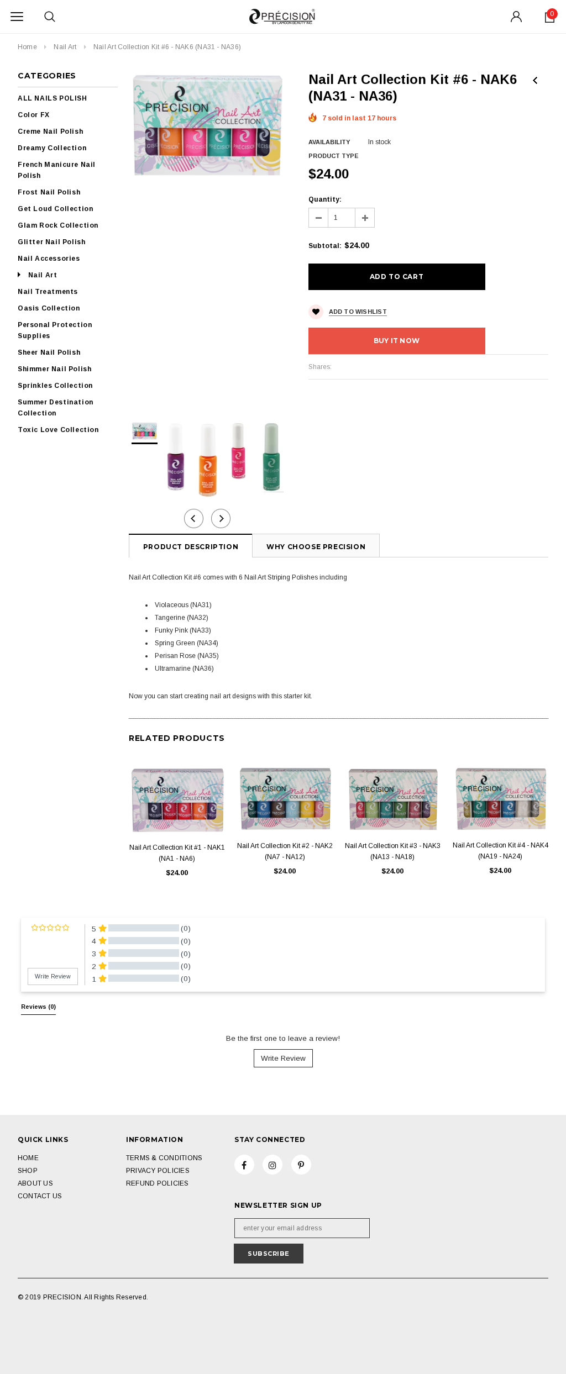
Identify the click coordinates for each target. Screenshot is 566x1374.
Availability (329, 142)
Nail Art (65, 47)
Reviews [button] (38, 1006)
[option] (207, 124)
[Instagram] (272, 1165)
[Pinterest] (301, 1165)
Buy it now (397, 340)
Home (27, 47)
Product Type (333, 155)
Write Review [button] (53, 976)
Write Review (283, 1058)
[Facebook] (244, 1165)
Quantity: (325, 199)
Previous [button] (193, 518)
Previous (535, 80)
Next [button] (220, 518)
